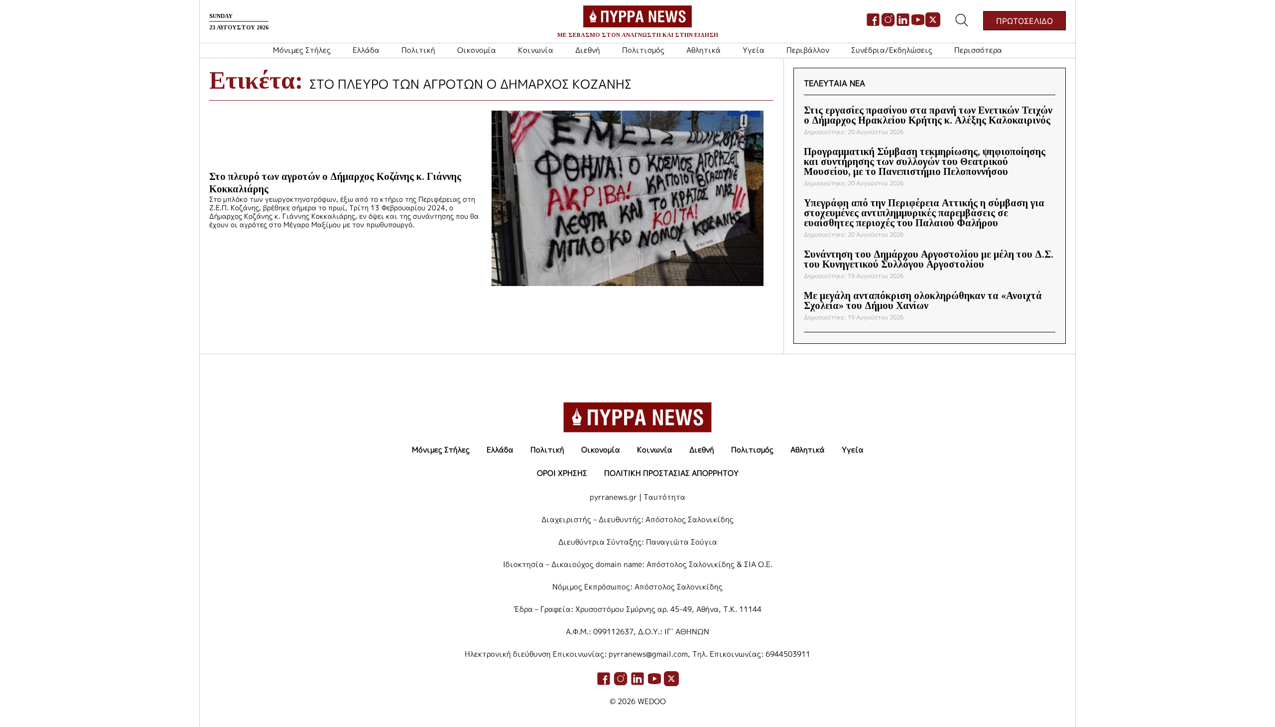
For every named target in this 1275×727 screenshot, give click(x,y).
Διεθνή (587, 50)
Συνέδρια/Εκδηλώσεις (891, 50)
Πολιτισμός (643, 50)
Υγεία (754, 50)
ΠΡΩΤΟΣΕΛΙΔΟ (1024, 20)
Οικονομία (476, 50)
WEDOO (652, 701)
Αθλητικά (703, 50)
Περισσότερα (978, 50)
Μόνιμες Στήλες (302, 50)
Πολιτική (418, 50)
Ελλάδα (366, 50)
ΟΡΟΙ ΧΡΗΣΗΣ (562, 473)
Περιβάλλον (807, 50)
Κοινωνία (535, 50)
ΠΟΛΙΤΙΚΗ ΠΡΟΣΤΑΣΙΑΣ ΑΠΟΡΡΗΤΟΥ (671, 473)
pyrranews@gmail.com (648, 654)
